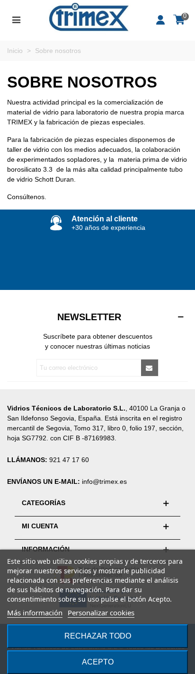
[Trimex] (88, 19)
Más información (34, 612)
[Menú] (16, 19)
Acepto (98, 662)
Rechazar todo (97, 636)
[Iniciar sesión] (161, 19)
